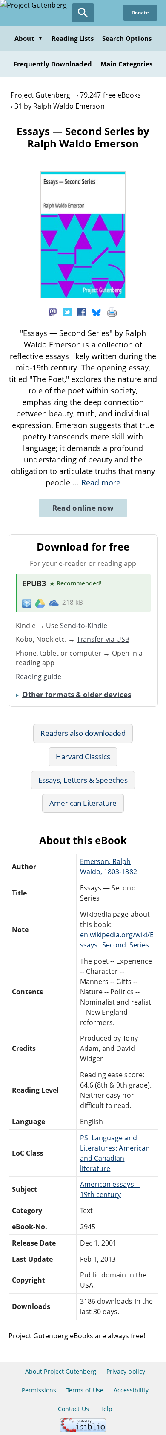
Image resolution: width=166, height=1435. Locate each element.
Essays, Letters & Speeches (83, 780)
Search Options (127, 38)
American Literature (83, 803)
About (28, 38)
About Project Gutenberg (60, 1371)
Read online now (83, 508)
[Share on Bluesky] (96, 311)
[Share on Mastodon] (53, 311)
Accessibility (131, 1390)
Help (105, 1409)
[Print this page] (112, 311)
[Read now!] (83, 296)
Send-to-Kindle (84, 625)
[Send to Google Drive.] (40, 602)
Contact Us (73, 1409)
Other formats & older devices (76, 694)
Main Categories (126, 64)
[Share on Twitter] (67, 311)
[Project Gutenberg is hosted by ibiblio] (83, 1430)
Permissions (39, 1390)
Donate (140, 12)
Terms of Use (84, 1390)
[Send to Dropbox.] (26, 602)
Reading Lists (73, 38)
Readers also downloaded (83, 733)
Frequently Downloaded (53, 64)
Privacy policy (125, 1371)
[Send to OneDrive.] (54, 602)
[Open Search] (83, 12)
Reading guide (39, 676)
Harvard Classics (83, 756)
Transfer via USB (103, 639)
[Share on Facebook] (81, 311)
